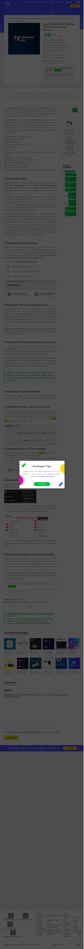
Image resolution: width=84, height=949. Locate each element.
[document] (42, 474)
